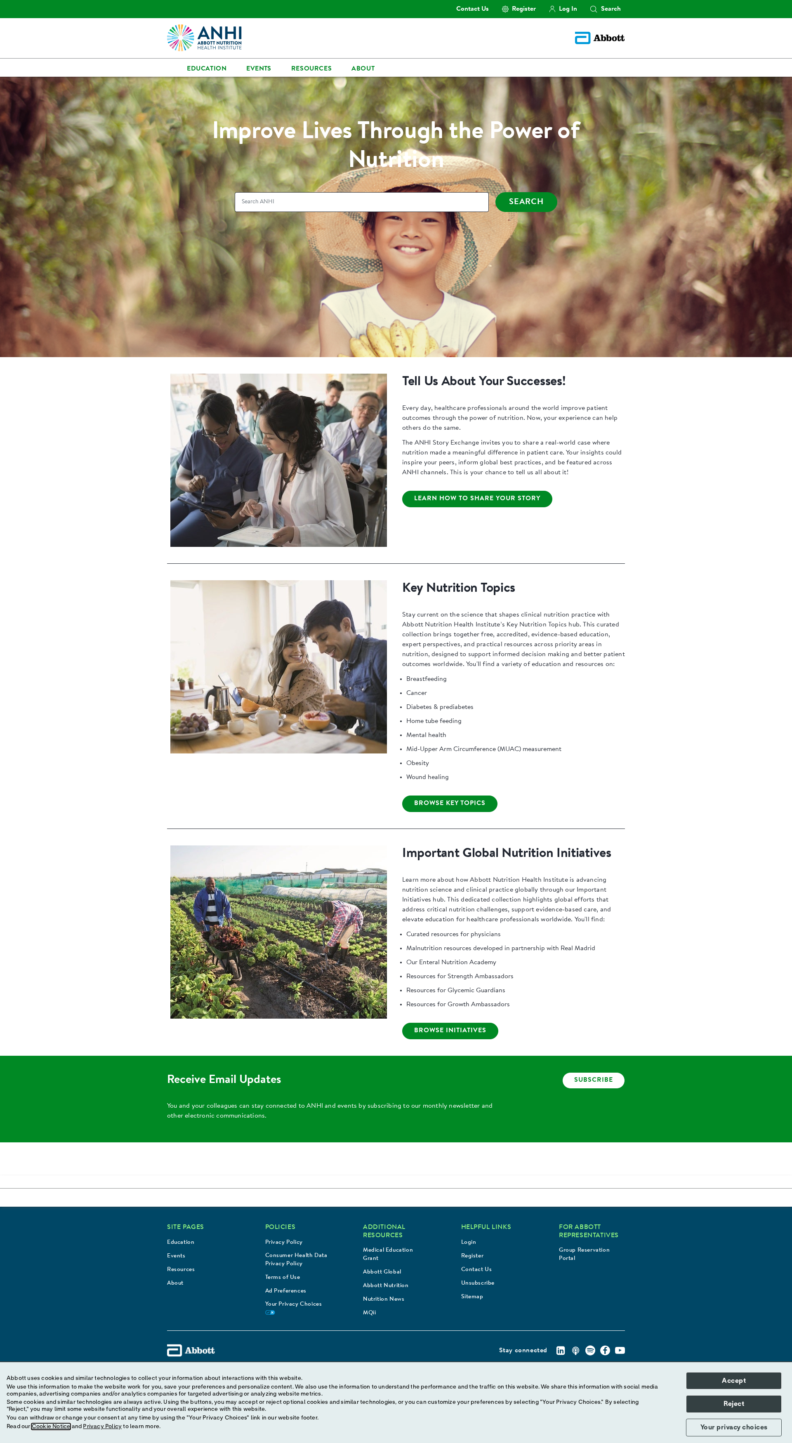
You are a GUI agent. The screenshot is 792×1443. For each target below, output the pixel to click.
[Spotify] (590, 1351)
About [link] (363, 69)
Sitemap (472, 1297)
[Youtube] (620, 1351)
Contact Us (476, 1270)
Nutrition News (383, 1299)
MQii (369, 1313)
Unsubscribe (478, 1283)
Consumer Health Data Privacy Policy (296, 1260)
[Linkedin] (561, 1351)
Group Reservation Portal (584, 1255)
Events (176, 1256)
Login (468, 1242)
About (175, 1283)
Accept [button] (734, 1380)
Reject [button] (734, 1404)
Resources (181, 1270)
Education (180, 1242)
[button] (593, 9)
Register (472, 1256)
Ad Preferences (285, 1291)
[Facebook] (605, 1351)
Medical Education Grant (388, 1255)
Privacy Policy (284, 1242)
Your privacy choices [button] (734, 1427)
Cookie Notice (51, 1426)
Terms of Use (282, 1278)
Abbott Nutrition (386, 1286)
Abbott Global (382, 1272)
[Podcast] (575, 1351)
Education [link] (206, 69)
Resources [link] (311, 69)
